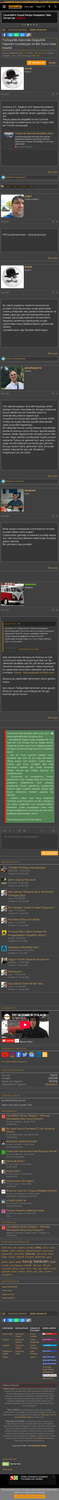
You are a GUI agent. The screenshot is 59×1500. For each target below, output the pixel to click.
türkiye (21, 1271)
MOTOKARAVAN (14, 1147)
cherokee (19, 1254)
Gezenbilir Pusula (19, 1335)
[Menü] (4, 6)
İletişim (5, 1357)
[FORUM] (4, 30)
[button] (4, 830)
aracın (46, 1247)
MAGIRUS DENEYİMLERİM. (21, 1141)
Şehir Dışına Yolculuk (22, 879)
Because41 (51, 1084)
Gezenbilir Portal (19, 1352)
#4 (57, 393)
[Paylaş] (53, 94)
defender (30, 1253)
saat (35, 1268)
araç (38, 1247)
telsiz (14, 1271)
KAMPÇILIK (11, 1167)
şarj (40, 1268)
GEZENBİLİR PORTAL (31, 2)
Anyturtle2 (12, 883)
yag (35, 1271)
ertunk (25, 53)
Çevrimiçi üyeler (11, 1095)
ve (15, 177)
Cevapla (54, 172)
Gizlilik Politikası (34, 1346)
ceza (15, 186)
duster (11, 1257)
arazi (52, 1247)
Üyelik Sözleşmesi (34, 1341)
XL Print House (7, 1290)
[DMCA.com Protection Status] (11, 1465)
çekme (20, 1251)
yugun (11, 898)
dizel (50, 1254)
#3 (57, 292)
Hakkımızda (7, 1334)
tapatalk (6, 1271)
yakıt (40, 1271)
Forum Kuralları (33, 1335)
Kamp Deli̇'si (13, 1171)
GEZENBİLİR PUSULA (12, 2)
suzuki (53, 1268)
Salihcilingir (13, 871)
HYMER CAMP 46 (16, 1200)
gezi (49, 1257)
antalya (30, 1247)
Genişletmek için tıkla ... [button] (29, 649)
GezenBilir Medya (39, 1446)
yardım (48, 1271)
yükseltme (7, 1274)
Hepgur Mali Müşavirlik (9, 1287)
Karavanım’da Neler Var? (23, 947)
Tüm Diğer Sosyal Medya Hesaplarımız (48, 1369)
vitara (29, 1271)
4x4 (10, 1247)
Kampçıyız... (15, 971)
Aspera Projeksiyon (8, 1298)
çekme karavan (33, 1251)
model (5, 1265)
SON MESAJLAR (9, 1111)
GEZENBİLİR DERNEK (49, 2)
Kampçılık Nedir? (15, 1161)
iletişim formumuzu (45, 1438)
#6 (57, 610)
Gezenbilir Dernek (19, 1341)
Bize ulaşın (7, 1469)
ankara (21, 1247)
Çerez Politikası (34, 1352)
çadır (12, 1251)
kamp (27, 1261)
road (22, 1268)
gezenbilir (40, 1257)
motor (28, 1265)
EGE (8, 1216)
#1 (57, 94)
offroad (46, 1265)
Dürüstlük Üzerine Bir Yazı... (26, 983)
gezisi (4, 1262)
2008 (4, 1247)
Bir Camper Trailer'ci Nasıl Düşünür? (31, 907)
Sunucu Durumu (9, 1459)
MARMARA (11, 1124)
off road (37, 1265)
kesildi (31, 186)
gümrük (22, 186)
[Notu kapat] (53, 1477)
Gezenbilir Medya (19, 1346)
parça (15, 1268)
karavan (41, 1261)
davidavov (12, 962)
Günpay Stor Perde (8, 1294)
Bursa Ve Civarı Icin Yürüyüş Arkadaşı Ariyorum (31, 1190)
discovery (42, 1254)
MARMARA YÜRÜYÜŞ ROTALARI (21, 1196)
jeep (18, 1261)
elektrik (20, 1257)
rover (28, 1268)
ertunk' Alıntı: (11, 624)
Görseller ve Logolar (7, 1352)
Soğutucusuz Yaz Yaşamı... (20, 1181)
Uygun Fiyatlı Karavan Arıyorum (28, 959)
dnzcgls (11, 938)
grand (12, 1262)
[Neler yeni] (49, 7)
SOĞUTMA (11, 1186)
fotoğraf (29, 1257)
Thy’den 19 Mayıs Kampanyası (26, 867)
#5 (57, 516)
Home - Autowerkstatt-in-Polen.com (34, 672)
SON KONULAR (9, 1222)
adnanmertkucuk (15, 950)
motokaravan (16, 1265)
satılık (46, 1268)
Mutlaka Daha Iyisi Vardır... (24, 919)
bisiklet (5, 1251)
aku (15, 1247)
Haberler (5, 1345)
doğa (4, 1257)
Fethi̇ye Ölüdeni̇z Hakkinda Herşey (25, 1210)
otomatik (6, 1268)
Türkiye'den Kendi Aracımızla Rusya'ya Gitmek (31, 1151)
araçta (7, 186)
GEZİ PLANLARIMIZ (15, 1157)
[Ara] (55, 7)
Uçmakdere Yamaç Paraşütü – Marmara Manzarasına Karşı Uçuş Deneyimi (28, 1117)
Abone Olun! (47, 1378)
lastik (53, 1261)
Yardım (33, 1357)
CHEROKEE (11, 1137)
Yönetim (5, 1340)
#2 (57, 222)
